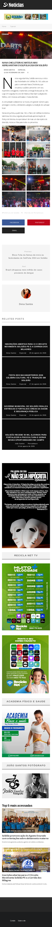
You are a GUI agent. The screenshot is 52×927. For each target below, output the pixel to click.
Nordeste (11, 831)
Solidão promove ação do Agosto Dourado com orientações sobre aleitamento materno (25, 837)
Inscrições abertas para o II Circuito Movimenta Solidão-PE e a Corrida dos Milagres (21, 878)
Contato (12, 921)
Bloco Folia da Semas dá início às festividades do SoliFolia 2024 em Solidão (28, 255)
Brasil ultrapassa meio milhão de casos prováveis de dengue (24, 270)
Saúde (24, 831)
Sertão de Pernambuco (34, 213)
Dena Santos (9, 70)
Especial (22, 70)
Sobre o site (21, 921)
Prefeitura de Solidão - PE (13, 213)
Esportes (11, 870)
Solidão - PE (30, 831)
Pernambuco (18, 831)
